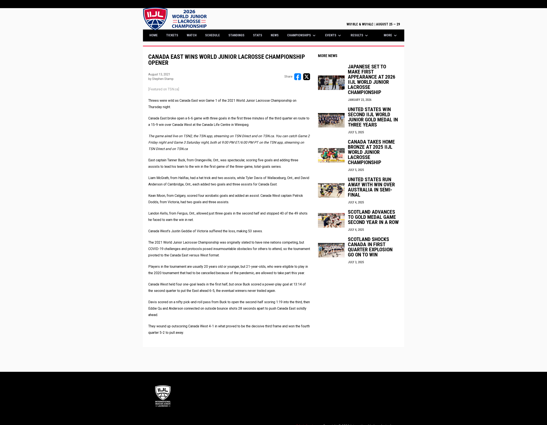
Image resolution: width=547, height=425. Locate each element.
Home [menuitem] (153, 35)
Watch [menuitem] (192, 35)
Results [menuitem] (360, 35)
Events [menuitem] (333, 35)
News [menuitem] (275, 35)
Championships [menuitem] (302, 35)
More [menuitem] (391, 35)
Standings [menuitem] (236, 35)
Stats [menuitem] (257, 35)
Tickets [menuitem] (173, 35)
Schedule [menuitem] (212, 35)
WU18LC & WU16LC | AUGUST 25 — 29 (373, 24)
